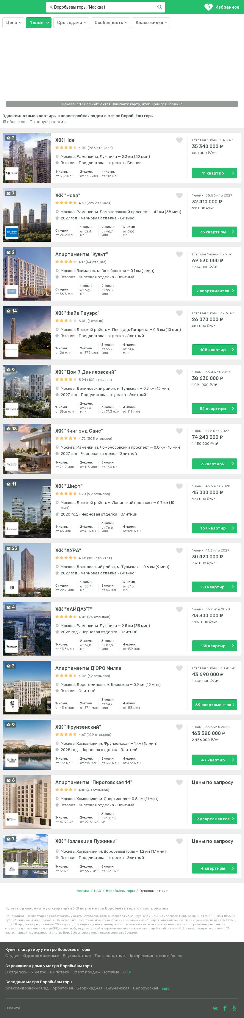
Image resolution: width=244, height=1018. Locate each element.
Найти (160, 7)
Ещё (127, 972)
